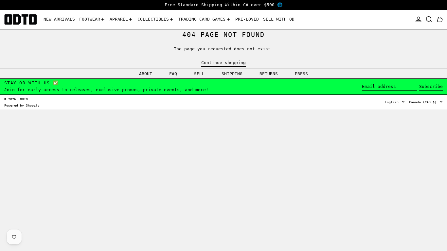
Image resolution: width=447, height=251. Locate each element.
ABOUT (145, 73)
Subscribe (431, 86)
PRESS (301, 73)
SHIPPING (232, 73)
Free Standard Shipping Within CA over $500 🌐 (223, 4)
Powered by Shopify (22, 105)
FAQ (173, 73)
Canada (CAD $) (423, 102)
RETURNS (268, 73)
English (393, 102)
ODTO (24, 99)
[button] (429, 19)
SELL (199, 73)
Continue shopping (223, 62)
